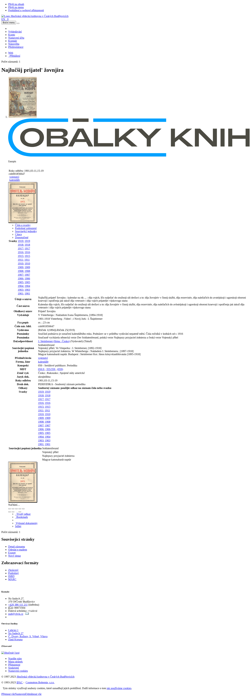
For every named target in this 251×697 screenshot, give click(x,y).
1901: (21, 293)
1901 (27, 293)
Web (10, 52)
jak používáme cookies (119, 688)
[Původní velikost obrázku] (16, 508)
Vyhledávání (15, 31)
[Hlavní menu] (18, 23)
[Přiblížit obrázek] (9, 508)
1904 (27, 286)
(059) (60, 369)
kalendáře (14, 180)
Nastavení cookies (18, 670)
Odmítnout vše (33, 694)
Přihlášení (14, 55)
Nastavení (20, 694)
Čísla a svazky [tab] (23, 225)
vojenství (14, 176)
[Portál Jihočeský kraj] (14, 652)
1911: (21, 259)
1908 (27, 271)
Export (12, 552)
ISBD (11, 576)
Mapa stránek (15, 661)
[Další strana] (19, 511)
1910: (21, 263)
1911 (27, 259)
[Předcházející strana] (16, 511)
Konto (11, 34)
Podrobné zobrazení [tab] (26, 228)
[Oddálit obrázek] (13, 508)
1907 (27, 274)
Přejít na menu (16, 7)
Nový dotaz (14, 555)
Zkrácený (13, 570)
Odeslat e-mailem (17, 549)
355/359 (51, 369)
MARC (12, 579)
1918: (21, 244)
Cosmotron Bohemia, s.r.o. (40, 682)
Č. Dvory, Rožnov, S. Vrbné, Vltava (27, 636)
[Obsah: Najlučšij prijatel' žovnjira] (22, 222)
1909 (27, 267)
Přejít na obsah (16, 4)
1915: (21, 256)
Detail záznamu (16, 546)
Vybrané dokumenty (26, 523)
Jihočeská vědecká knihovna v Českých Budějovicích (45, 676)
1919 (27, 241)
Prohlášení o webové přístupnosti (26, 10)
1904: (21, 286)
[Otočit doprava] (13, 511)
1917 (27, 248)
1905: (21, 282)
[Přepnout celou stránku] (19, 508)
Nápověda (13, 43)
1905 (27, 282)
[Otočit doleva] (9, 511)
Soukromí (13, 667)
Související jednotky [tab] (26, 231)
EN (3, 19)
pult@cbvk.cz (15, 613)
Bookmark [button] (21, 517)
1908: (21, 271)
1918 (27, 244)
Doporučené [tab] (21, 237)
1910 (27, 263)
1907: (21, 274)
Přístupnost (14, 664)
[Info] (23, 508)
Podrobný (13, 573)
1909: (21, 267)
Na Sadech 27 (15, 633)
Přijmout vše (8, 694)
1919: (21, 241)
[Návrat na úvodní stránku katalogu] (34, 16)
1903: (21, 289)
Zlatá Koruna (15, 639)
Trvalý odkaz (23, 514)
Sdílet (18, 526)
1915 (27, 256)
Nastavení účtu (16, 37)
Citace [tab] (18, 234)
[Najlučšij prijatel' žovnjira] (22, 116)
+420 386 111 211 (18, 604)
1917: (21, 248)
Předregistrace (15, 47)
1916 (27, 252)
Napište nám (15, 658)
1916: (21, 252)
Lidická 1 (13, 630)
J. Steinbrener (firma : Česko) (54, 341)
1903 (27, 289)
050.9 (41, 369)
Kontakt (12, 40)
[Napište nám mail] (27, 613)
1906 (27, 278)
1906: (21, 278)
